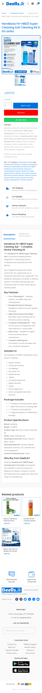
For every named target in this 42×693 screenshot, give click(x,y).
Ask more (22, 120)
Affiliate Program (30, 644)
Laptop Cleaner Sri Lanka (25, 171)
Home (4, 13)
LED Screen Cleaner (11, 175)
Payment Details (11, 650)
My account (30, 653)
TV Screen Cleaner (26, 180)
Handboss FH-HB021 (28, 167)
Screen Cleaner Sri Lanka (24, 178)
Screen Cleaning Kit (11, 180)
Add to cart (25, 105)
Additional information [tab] (24, 234)
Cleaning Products (17, 13)
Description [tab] (9, 234)
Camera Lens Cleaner (12, 164)
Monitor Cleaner (25, 175)
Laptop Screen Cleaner (12, 173)
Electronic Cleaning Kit (12, 167)
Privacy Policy (11, 653)
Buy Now (21, 112)
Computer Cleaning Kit (29, 164)
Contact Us (11, 644)
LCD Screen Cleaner (29, 173)
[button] (40, 36)
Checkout (30, 650)
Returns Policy (30, 647)
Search (28, 4)
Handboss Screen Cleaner (13, 169)
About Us (11, 647)
